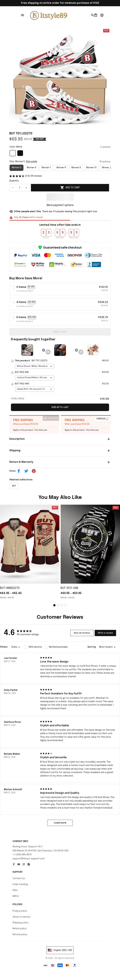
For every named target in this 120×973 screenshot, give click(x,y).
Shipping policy (20, 923)
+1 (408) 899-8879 (22, 855)
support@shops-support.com (28, 859)
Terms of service (21, 917)
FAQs (15, 890)
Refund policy (19, 934)
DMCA (15, 896)
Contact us (18, 878)
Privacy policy (19, 911)
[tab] (54, 123)
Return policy (19, 929)
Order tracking (20, 884)
